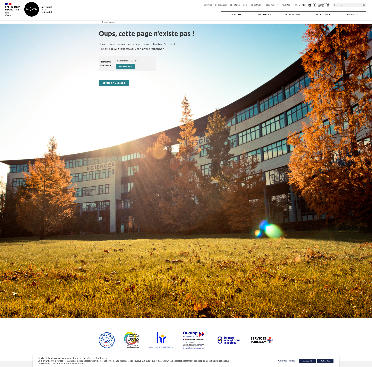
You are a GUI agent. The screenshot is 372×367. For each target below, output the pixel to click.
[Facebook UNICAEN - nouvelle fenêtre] (314, 5)
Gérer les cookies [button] (286, 360)
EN (300, 4)
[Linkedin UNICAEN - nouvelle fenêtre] (323, 5)
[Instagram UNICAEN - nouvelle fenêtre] (319, 5)
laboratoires (235, 4)
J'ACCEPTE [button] (307, 360)
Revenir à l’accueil (114, 83)
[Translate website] (304, 5)
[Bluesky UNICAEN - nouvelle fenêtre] (310, 5)
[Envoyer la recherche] (364, 5)
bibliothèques (221, 4)
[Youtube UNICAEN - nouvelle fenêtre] (327, 5)
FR (296, 4)
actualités (208, 4)
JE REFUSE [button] (325, 360)
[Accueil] (102, 22)
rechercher (125, 67)
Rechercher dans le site (105, 63)
